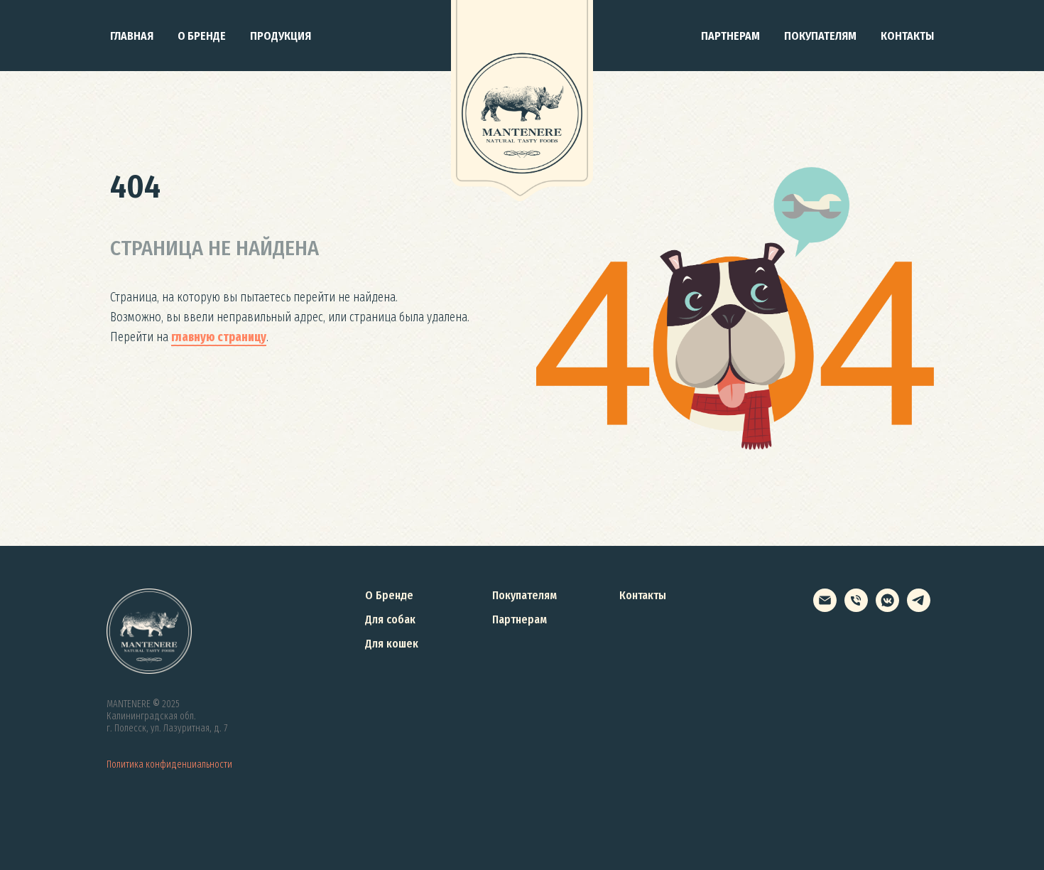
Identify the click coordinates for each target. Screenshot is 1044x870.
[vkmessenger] (887, 608)
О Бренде (389, 595)
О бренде (202, 36)
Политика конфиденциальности (169, 764)
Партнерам (730, 36)
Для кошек (391, 643)
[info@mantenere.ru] (825, 608)
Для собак (390, 619)
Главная (131, 36)
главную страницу (218, 337)
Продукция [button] (280, 36)
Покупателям (820, 36)
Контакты (907, 36)
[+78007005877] (856, 608)
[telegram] (918, 608)
